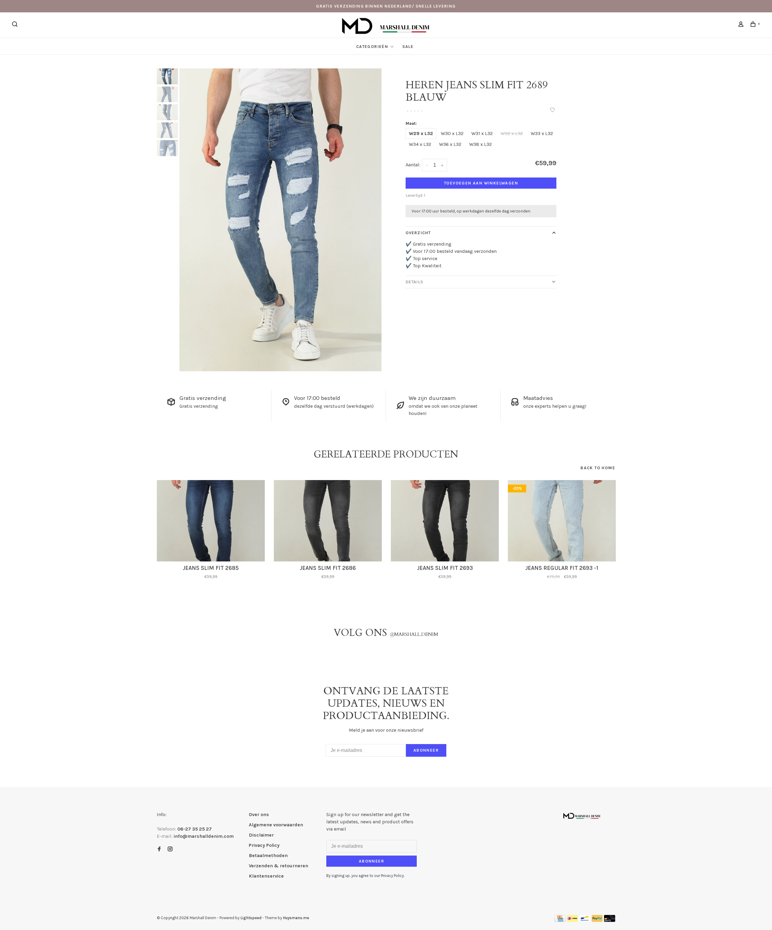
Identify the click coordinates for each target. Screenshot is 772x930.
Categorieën (373, 46)
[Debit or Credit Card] (609, 920)
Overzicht (418, 232)
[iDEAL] (572, 920)
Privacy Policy (264, 845)
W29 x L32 (421, 133)
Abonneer (426, 750)
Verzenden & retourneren (278, 866)
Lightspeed (250, 918)
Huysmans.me (296, 918)
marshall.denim (414, 634)
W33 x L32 (542, 133)
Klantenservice (266, 876)
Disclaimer (261, 835)
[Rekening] (741, 25)
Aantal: (413, 165)
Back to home (598, 467)
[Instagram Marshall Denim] (170, 849)
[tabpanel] (280, 219)
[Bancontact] (584, 920)
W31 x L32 (482, 133)
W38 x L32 (480, 144)
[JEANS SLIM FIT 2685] (211, 520)
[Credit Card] (560, 920)
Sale (408, 46)
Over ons (259, 814)
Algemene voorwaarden (276, 825)
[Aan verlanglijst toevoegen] (552, 110)
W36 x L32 (450, 144)
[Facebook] (159, 849)
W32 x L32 (512, 133)
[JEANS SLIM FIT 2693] (445, 520)
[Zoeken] (15, 25)
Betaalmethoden (268, 855)
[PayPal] (597, 920)
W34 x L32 (420, 144)
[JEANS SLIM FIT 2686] (328, 520)
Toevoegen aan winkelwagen (481, 183)
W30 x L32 (452, 133)
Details (414, 281)
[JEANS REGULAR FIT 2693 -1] (562, 520)
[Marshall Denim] (581, 815)
